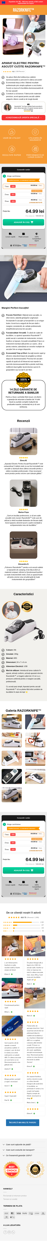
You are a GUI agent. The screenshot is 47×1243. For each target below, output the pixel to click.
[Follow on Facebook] (5, 1232)
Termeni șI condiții (10, 1199)
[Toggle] (4, 1145)
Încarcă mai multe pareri (22, 1122)
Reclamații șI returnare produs (15, 1196)
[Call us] (13, 1232)
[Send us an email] (9, 1232)
